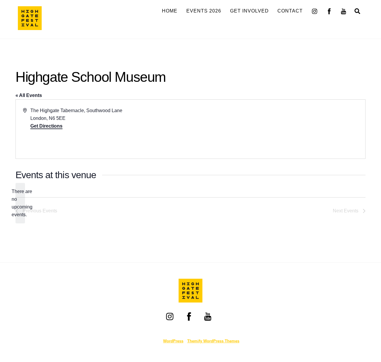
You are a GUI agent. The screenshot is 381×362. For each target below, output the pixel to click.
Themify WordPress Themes (213, 341)
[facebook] (329, 10)
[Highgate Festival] (30, 27)
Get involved (249, 10)
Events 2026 (203, 10)
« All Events (28, 95)
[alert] (20, 203)
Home (169, 10)
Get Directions (46, 125)
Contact (290, 10)
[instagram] (315, 10)
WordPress (173, 341)
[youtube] (343, 10)
